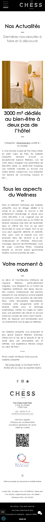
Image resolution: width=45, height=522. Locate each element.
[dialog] (3, 518)
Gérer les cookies (22, 428)
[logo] (17, 381)
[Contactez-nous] (40, 513)
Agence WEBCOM (33, 514)
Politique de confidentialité (22, 422)
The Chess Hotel (12, 365)
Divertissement (23, 143)
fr (3, 512)
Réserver (22, 519)
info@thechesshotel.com (22, 414)
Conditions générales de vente (22, 425)
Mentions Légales (22, 420)
